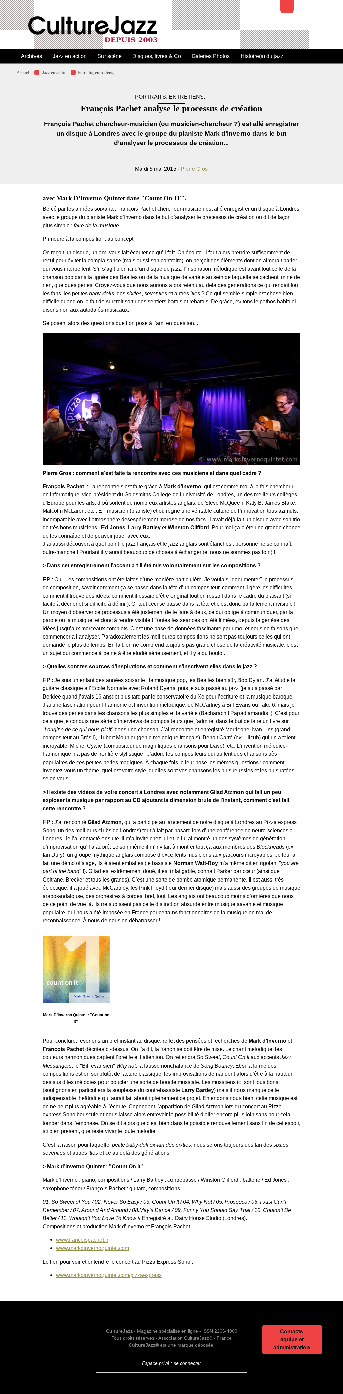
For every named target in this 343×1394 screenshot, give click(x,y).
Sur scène (109, 56)
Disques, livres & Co (156, 56)
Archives (31, 56)
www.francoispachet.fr (82, 1240)
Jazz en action (70, 56)
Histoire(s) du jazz (262, 56)
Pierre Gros (194, 169)
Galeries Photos (211, 56)
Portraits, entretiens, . (97, 72)
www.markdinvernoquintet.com (92, 1248)
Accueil (24, 72)
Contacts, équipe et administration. (292, 1339)
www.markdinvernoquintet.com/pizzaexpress (109, 1275)
